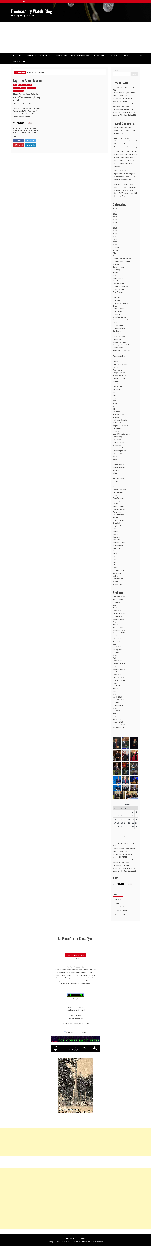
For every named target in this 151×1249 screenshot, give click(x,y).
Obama (115, 481)
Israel (115, 403)
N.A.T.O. (115, 476)
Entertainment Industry (25, 85)
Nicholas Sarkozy (119, 478)
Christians (116, 300)
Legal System (118, 431)
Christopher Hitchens (120, 303)
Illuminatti (116, 389)
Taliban (115, 531)
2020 (115, 236)
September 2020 (119, 633)
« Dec (125, 836)
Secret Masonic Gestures (30, 130)
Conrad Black (118, 314)
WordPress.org (120, 914)
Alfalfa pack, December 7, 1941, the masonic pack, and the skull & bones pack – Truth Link (126, 154)
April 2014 (117, 694)
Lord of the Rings (28, 128)
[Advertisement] (75, 37)
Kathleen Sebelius (119, 423)
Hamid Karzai (118, 384)
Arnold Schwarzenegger (122, 261)
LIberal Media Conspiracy (122, 434)
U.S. (114, 562)
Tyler (21, 55)
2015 (115, 225)
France (115, 361)
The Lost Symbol (119, 543)
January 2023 (118, 599)
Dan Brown (117, 331)
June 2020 (116, 636)
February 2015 (118, 677)
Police (115, 495)
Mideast (116, 470)
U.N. (114, 559)
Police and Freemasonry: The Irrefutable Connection (125, 130)
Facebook (19, 140)
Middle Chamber (61, 55)
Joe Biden (116, 412)
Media (115, 459)
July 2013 (116, 711)
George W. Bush (119, 378)
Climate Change (118, 309)
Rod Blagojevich (119, 509)
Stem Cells (117, 523)
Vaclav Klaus (117, 573)
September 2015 (119, 669)
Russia (115, 517)
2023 (115, 245)
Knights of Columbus (120, 426)
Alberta (115, 253)
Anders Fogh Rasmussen (122, 258)
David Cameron (118, 334)
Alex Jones (117, 256)
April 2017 (117, 658)
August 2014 (118, 683)
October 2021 (118, 616)
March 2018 (117, 647)
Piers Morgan (118, 492)
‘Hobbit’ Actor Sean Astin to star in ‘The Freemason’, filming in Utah (26, 97)
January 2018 (118, 650)
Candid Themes (97, 1242)
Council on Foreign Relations (123, 320)
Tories (115, 551)
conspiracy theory (119, 317)
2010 (115, 211)
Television (116, 537)
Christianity (117, 298)
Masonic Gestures (119, 448)
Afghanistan (117, 247)
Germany (116, 381)
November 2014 (119, 680)
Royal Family (117, 512)
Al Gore (115, 250)
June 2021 (116, 625)
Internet (116, 392)
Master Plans (118, 453)
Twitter (31, 140)
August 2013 (118, 708)
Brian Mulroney (118, 278)
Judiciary (116, 417)
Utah (22, 132)
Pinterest (19, 145)
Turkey (115, 554)
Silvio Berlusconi (118, 520)
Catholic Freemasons (120, 286)
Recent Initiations (100, 55)
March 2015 (117, 675)
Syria (114, 529)
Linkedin (31, 145)
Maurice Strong (118, 456)
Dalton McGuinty (119, 328)
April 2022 (117, 608)
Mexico (115, 462)
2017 (115, 231)
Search (115, 71)
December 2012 (119, 725)
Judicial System (118, 414)
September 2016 (119, 664)
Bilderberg (116, 270)
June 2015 (116, 672)
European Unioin (119, 356)
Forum (126, 55)
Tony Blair (116, 548)
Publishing (116, 501)
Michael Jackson (119, 467)
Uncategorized (118, 570)
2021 (115, 239)
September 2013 (119, 705)
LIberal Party (117, 437)
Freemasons (117, 370)
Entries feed (119, 907)
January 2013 (118, 722)
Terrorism (116, 540)
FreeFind (78, 958)
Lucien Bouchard (119, 442)
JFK (114, 409)
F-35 (114, 359)
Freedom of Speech (20, 88)
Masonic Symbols (119, 451)
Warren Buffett (118, 584)
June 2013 (116, 714)
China (115, 295)
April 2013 (117, 716)
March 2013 (117, 719)
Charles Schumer (119, 289)
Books (115, 275)
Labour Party (117, 428)
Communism (117, 311)
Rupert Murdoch (119, 515)
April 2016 (117, 666)
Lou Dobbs (117, 440)
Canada (116, 281)
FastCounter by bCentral (75, 1010)
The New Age (118, 545)
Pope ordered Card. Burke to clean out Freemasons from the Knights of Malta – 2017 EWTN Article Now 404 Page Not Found (125, 190)
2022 (115, 242)
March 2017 (117, 661)
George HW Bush (119, 375)
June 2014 (116, 689)
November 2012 (119, 728)
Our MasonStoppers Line (75, 967)
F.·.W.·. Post (115, 55)
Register (118, 899)
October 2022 (118, 602)
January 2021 (118, 627)
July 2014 (116, 686)
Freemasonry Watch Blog (31, 11)
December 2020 (119, 630)
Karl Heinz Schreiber (120, 420)
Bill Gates (116, 272)
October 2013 (118, 702)
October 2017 (118, 652)
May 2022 (117, 605)
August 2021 (118, 622)
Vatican (115, 576)
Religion (116, 504)
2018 (115, 234)
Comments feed (121, 910)
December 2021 (119, 613)
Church (115, 306)
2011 (115, 214)
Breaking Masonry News (80, 55)
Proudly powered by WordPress (60, 1242)
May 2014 (117, 691)
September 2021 (119, 619)
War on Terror (118, 581)
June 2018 (116, 641)
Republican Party (19, 91)
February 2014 (118, 700)
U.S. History (117, 565)
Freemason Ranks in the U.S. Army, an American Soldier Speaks (124, 163)
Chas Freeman (118, 292)
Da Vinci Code (118, 325)
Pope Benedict (118, 498)
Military (115, 473)
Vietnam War (118, 579)
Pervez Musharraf (119, 490)
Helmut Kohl (117, 387)
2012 (115, 217)
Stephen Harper (118, 526)
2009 (115, 208)
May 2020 (117, 638)
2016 (115, 228)
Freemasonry (31, 88)
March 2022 (117, 611)
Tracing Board (45, 55)
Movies (20, 130)
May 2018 (117, 644)
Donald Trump (118, 348)
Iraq (114, 398)
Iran (114, 395)
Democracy (117, 339)
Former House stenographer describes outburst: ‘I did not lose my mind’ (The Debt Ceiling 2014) (125, 112)
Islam (115, 401)
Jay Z (115, 406)
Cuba (115, 323)
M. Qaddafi (117, 445)
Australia (116, 264)
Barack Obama (118, 267)
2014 (115, 222)
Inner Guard (31, 55)
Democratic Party (119, 342)
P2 (114, 484)
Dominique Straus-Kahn (121, 345)
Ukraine (115, 567)
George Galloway (119, 373)
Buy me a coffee (19, 61)
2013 (15, 85)
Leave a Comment (31, 132)
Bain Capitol (19, 128)
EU (114, 353)
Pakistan (116, 487)
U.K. (114, 556)
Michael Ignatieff (119, 464)
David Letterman (119, 337)
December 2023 (119, 597)
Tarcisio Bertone (119, 534)
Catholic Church (118, 284)
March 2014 (117, 697)
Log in (117, 903)
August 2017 (118, 655)
